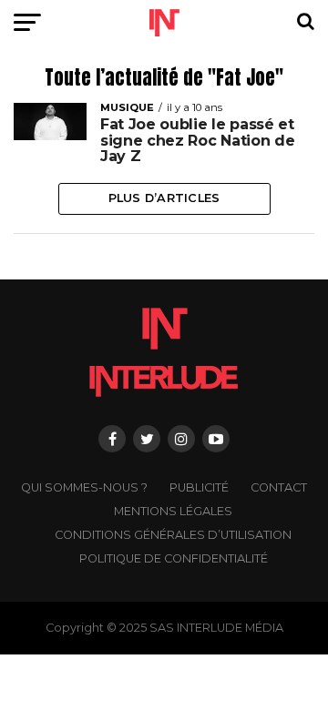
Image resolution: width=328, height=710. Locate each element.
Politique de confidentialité (173, 558)
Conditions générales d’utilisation (173, 535)
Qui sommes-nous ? (84, 487)
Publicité (199, 487)
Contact (279, 487)
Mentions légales (173, 511)
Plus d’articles (164, 198)
